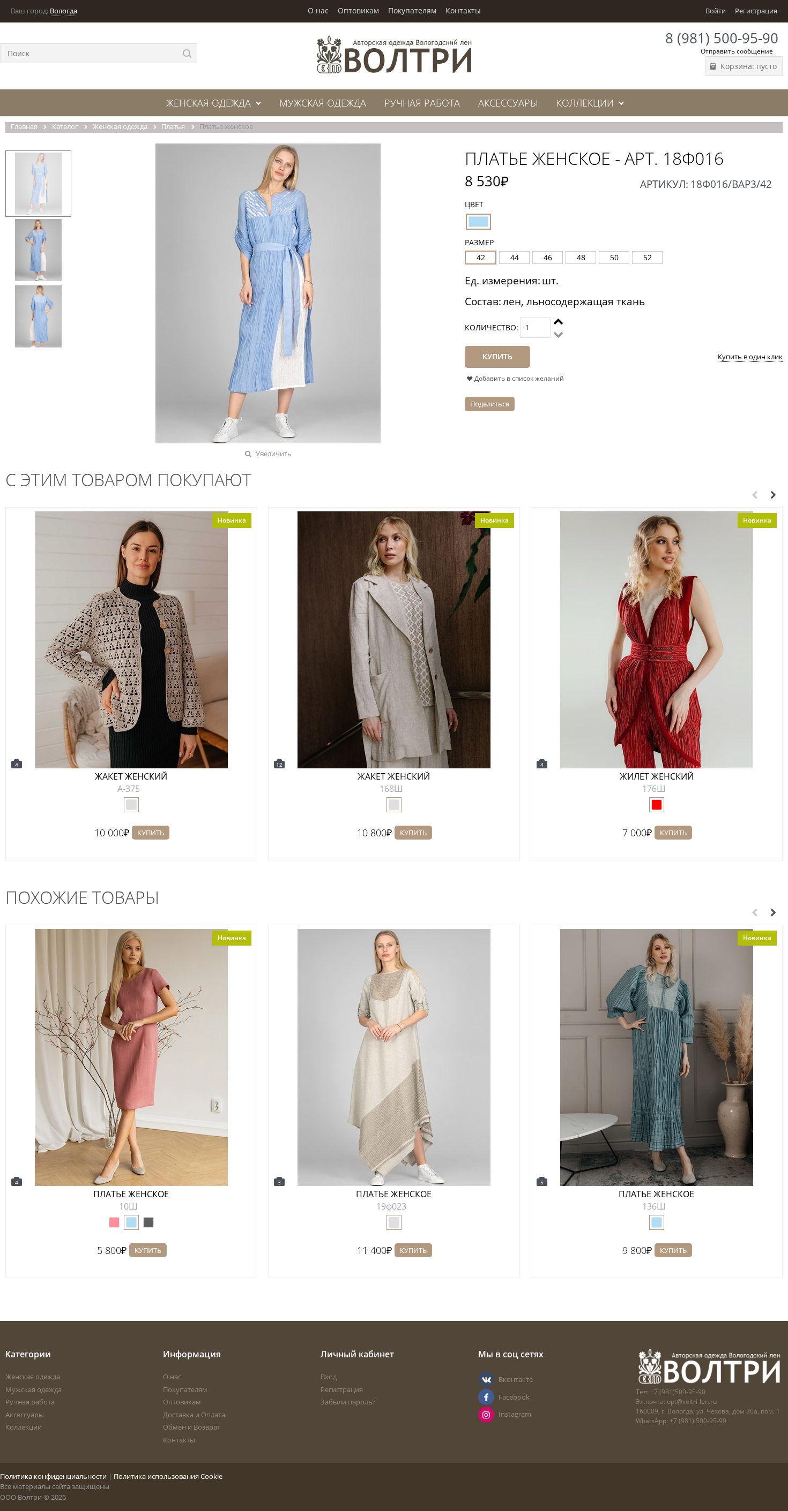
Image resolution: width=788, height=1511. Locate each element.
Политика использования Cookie (168, 1476)
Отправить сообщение (737, 51)
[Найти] (187, 53)
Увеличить (274, 453)
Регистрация (756, 11)
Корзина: (747, 66)
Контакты (463, 10)
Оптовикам (358, 10)
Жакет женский (131, 776)
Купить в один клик (750, 356)
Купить (150, 832)
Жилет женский (657, 776)
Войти (715, 11)
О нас (318, 10)
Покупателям (412, 10)
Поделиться (489, 404)
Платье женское (131, 1194)
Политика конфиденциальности (53, 1476)
